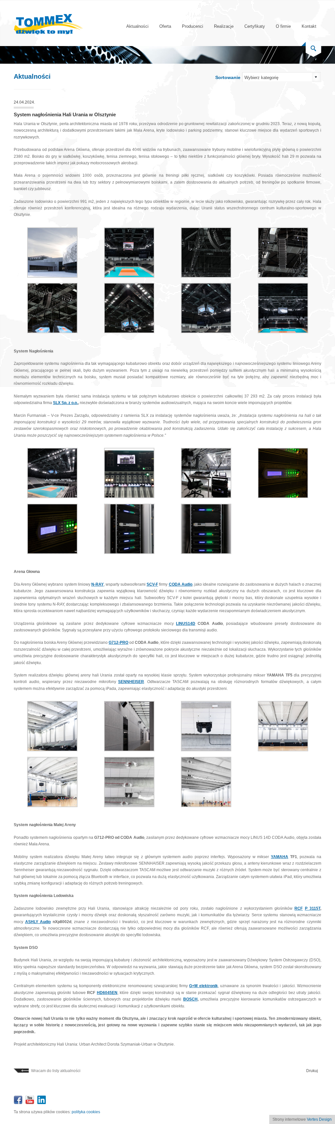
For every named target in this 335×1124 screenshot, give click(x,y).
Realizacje (224, 26)
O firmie (283, 26)
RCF (298, 908)
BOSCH (190, 999)
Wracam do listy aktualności (55, 1070)
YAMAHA (279, 857)
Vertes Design (319, 1119)
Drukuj (312, 1070)
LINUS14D (185, 623)
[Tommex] (48, 33)
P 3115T (312, 908)
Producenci (192, 26)
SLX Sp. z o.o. (65, 402)
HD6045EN (107, 992)
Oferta (165, 26)
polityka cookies (86, 1112)
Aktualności (137, 26)
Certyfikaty (254, 26)
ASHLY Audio (38, 922)
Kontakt (309, 26)
